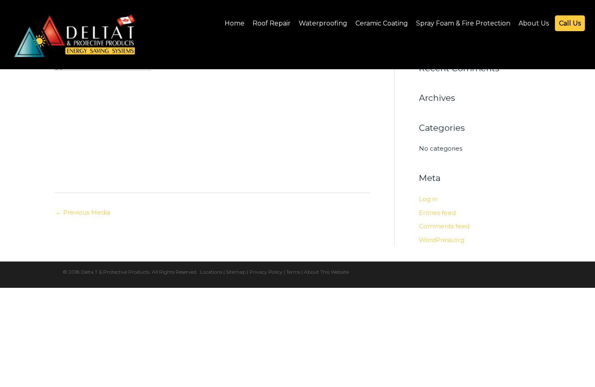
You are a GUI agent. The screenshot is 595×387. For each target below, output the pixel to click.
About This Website (326, 272)
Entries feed (437, 213)
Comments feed (444, 226)
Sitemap (236, 272)
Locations (211, 272)
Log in (428, 199)
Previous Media (82, 212)
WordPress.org (441, 240)
